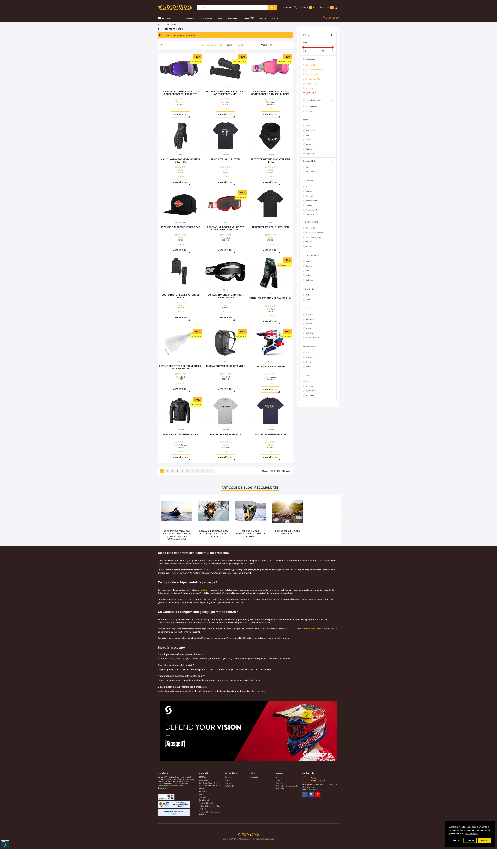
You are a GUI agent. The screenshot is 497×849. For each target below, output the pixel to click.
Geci (308, 187)
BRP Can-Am (311, 149)
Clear (308, 381)
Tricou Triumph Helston (225, 159)
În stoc (309, 167)
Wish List (279, 783)
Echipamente (311, 106)
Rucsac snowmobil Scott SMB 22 (225, 366)
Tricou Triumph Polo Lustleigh (270, 227)
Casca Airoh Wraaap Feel (270, 367)
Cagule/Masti (311, 210)
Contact (228, 777)
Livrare (227, 780)
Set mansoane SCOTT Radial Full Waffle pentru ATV (225, 92)
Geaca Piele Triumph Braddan (180, 434)
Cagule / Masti (312, 84)
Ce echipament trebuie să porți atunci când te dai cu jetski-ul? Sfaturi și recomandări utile (177, 535)
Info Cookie (203, 809)
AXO (307, 135)
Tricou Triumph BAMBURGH (225, 434)
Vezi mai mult (309, 93)
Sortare (230, 45)
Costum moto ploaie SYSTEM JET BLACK (180, 296)
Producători (255, 777)
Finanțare (202, 797)
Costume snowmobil (314, 70)
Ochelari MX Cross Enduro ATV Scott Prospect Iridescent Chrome (180, 92)
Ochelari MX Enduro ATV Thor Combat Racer (225, 296)
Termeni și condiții (206, 803)
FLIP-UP (309, 328)
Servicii (201, 794)
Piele (308, 295)
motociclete (206, 570)
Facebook (305, 794)
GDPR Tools (203, 777)
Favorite (304, 7)
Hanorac (309, 196)
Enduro (309, 246)
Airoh (308, 126)
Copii (308, 275)
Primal (308, 362)
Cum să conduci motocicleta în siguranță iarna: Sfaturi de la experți (213, 533)
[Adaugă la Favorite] (177, 78)
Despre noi (203, 791)
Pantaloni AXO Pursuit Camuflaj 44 (270, 298)
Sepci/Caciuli (311, 201)
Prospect (309, 357)
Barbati (309, 266)
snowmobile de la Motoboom (312, 628)
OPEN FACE (310, 333)
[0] (314, 7)
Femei (308, 271)
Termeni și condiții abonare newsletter (209, 813)
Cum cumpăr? (205, 800)
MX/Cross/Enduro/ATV (315, 232)
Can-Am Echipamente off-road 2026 (178, 35)
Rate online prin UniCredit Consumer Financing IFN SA (210, 784)
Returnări (228, 783)
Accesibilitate (204, 780)
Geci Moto (310, 88)
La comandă (311, 172)
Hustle (308, 367)
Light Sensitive (311, 391)
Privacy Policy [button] (471, 833)
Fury (307, 353)
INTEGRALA (310, 324)
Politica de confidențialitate (209, 806)
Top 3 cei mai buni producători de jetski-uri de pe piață (250, 533)
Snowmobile (311, 65)
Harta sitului (229, 786)
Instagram (311, 794)
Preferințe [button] (470, 840)
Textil (308, 299)
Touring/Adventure (313, 237)
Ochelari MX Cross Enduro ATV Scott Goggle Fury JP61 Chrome (270, 92)
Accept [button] (484, 840)
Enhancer (310, 395)
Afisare (264, 45)
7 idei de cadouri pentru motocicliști (287, 532)
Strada (309, 242)
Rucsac (309, 191)
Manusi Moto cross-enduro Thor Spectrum (180, 160)
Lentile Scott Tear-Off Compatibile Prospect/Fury (180, 367)
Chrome (309, 386)
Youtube (317, 794)
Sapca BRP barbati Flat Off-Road (180, 227)
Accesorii (309, 111)
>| (212, 471)
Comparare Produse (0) (212, 45)
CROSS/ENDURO (312, 338)
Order (278, 780)
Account (279, 777)
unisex (308, 261)
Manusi (309, 205)
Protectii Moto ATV (313, 79)
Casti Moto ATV (312, 74)
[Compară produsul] (184, 78)
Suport (201, 788)
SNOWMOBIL (311, 319)
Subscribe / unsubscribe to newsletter (287, 787)
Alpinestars (310, 130)
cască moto (205, 590)
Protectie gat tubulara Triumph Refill (270, 160)
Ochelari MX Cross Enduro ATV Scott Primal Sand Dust (225, 228)
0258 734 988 (332, 18)
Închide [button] (456, 840)
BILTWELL (309, 144)
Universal (309, 280)
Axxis (308, 140)
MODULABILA (311, 314)
